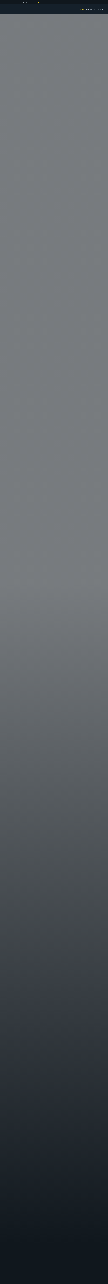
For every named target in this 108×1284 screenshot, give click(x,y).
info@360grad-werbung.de (28, 2)
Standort (11, 2)
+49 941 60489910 (47, 2)
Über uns (99, 9)
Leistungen (89, 9)
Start (82, 9)
